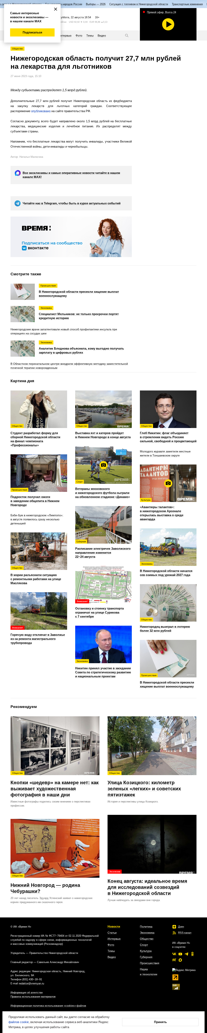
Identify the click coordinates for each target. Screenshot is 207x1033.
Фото (111, 944)
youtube (180, 954)
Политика (146, 926)
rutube (174, 960)
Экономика (147, 932)
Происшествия (149, 963)
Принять (160, 1022)
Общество (17, 48)
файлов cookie (18, 1022)
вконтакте (174, 954)
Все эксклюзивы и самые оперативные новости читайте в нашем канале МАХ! (71, 175)
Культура (146, 951)
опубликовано (41, 111)
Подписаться (32, 32)
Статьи (112, 932)
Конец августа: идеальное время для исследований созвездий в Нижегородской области (147, 883)
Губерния (146, 957)
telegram (186, 954)
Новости (114, 926)
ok (192, 954)
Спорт (144, 944)
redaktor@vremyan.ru (31, 983)
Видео (112, 957)
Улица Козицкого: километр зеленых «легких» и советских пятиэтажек (144, 784)
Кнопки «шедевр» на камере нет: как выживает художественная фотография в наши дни (55, 784)
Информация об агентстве (27, 992)
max (180, 960)
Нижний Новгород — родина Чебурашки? (45, 884)
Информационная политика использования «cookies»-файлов (48, 1005)
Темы (111, 951)
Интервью (114, 938)
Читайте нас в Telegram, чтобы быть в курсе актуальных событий (71, 203)
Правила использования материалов (33, 996)
